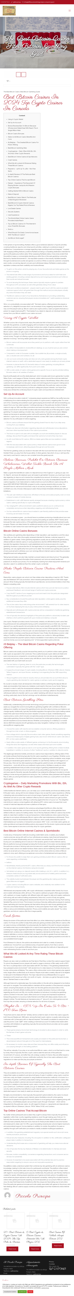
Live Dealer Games (14, 208)
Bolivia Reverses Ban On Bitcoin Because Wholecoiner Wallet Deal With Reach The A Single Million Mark (23, 128)
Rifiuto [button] (30, 1291)
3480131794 (17, 2)
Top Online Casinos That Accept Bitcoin (21, 180)
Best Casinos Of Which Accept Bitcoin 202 (57, 1235)
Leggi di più (45, 1288)
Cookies (52, 1264)
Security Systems (13, 212)
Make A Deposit (13, 194)
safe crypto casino (40, 338)
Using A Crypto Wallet (15, 119)
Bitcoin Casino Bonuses (16, 134)
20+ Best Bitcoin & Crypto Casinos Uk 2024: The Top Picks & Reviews (14, 1237)
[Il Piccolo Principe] (9, 10)
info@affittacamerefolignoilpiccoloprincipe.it (39, 2)
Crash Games (12, 160)
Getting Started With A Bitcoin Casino (20, 191)
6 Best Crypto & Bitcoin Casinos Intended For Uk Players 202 (35, 1237)
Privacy (51, 1262)
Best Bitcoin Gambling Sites (17, 148)
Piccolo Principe (33, 1196)
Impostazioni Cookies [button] (10, 1291)
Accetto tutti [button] (22, 1291)
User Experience (13, 215)
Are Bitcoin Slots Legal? (16, 238)
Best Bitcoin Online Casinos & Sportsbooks (22, 157)
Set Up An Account (14, 122)
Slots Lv (10, 229)
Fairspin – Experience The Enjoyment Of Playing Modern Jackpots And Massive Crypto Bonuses (21, 185)
